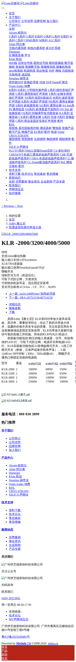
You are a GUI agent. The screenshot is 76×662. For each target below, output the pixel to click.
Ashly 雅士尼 (17, 223)
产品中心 (7, 457)
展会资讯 (15, 541)
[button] (8, 206)
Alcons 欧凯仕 (18, 465)
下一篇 (31, 297)
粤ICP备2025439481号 (15, 636)
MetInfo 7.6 (23, 643)
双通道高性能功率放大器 (25, 227)
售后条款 (15, 518)
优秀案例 (15, 537)
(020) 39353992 (10, 598)
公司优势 (15, 442)
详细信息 (15, 304)
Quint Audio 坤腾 (19, 484)
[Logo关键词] (38, 3)
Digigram (14, 472)
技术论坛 (15, 514)
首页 (12, 13)
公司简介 (15, 438)
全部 (12, 28)
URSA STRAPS (19, 491)
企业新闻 (15, 545)
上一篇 (32, 293)
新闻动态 (7, 529)
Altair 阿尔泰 (17, 469)
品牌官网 (15, 446)
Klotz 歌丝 (15, 476)
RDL (12, 487)
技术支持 (7, 502)
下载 (12, 312)
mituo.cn (53, 643)
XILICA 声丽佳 (18, 494)
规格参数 (15, 308)
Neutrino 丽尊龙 (19, 480)
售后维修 (15, 521)
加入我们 (15, 450)
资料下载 (15, 510)
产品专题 (15, 548)
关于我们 (7, 430)
